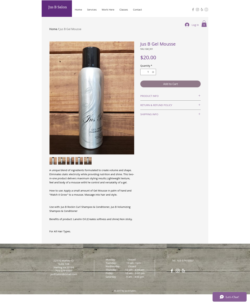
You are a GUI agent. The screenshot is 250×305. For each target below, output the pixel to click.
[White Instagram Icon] (177, 270)
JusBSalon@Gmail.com (64, 274)
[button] (204, 23)
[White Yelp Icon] (183, 270)
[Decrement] (143, 72)
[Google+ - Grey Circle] (206, 9)
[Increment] (153, 72)
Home (53, 29)
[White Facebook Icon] (171, 270)
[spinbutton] (148, 72)
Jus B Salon (57, 7)
